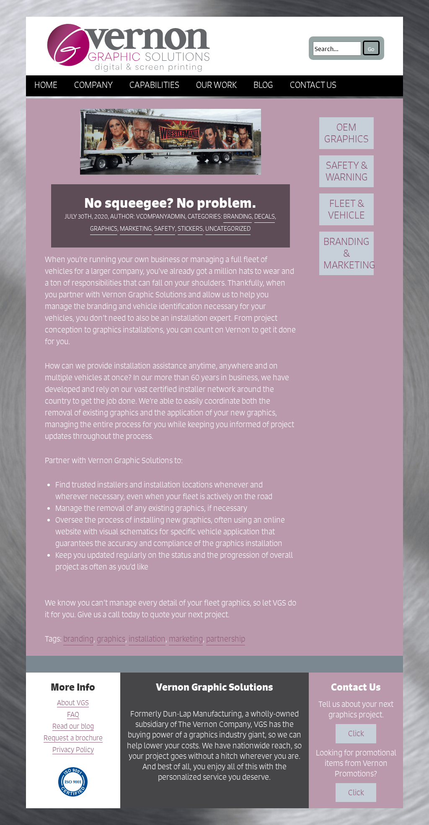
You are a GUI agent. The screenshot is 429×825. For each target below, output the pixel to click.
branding (237, 216)
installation (147, 639)
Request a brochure (73, 738)
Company (93, 85)
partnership (225, 639)
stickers (190, 228)
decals (264, 216)
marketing (136, 228)
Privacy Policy (73, 750)
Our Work (216, 85)
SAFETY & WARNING (347, 171)
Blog (263, 85)
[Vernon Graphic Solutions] (128, 46)
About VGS (73, 703)
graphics (103, 228)
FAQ (73, 715)
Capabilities (154, 85)
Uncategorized (228, 228)
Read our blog (73, 726)
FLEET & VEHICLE (346, 209)
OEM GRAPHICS (346, 133)
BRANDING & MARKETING (348, 253)
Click (356, 733)
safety (164, 228)
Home (45, 85)
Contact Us (313, 85)
